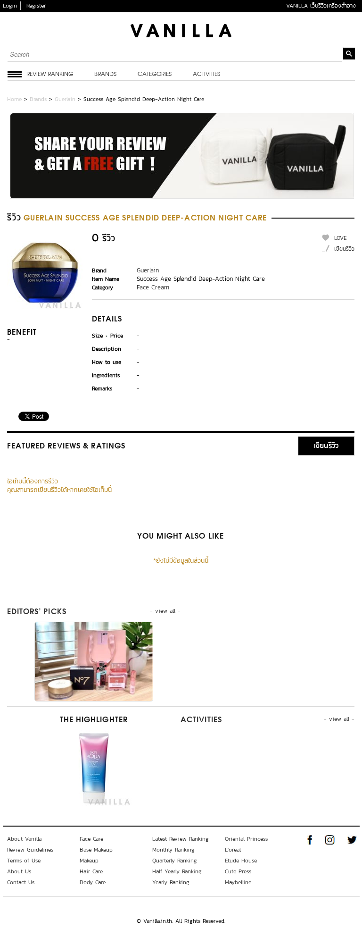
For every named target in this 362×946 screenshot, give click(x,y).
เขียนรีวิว (344, 249)
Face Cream (153, 287)
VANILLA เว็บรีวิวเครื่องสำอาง (321, 5)
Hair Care (91, 871)
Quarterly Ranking (174, 860)
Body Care (93, 882)
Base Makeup (96, 849)
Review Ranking (49, 74)
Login (10, 5)
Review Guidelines (30, 849)
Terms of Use (24, 860)
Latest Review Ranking (180, 839)
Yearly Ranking (170, 882)
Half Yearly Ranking (177, 871)
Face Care (91, 839)
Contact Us (20, 882)
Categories (155, 74)
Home (14, 99)
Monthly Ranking (173, 849)
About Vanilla (24, 839)
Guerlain (65, 99)
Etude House (241, 860)
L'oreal (233, 849)
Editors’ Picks (36, 612)
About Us (19, 871)
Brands (105, 74)
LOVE (340, 238)
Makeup (89, 860)
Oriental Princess (246, 839)
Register (36, 5)
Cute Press (238, 871)
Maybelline (238, 882)
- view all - (165, 611)
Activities (206, 74)
